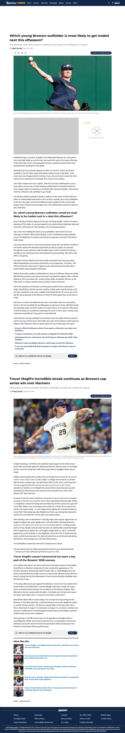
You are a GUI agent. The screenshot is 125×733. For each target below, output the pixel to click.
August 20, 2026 (53, 552)
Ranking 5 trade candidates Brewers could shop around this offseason (44, 343)
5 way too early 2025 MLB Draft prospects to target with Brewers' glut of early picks (45, 347)
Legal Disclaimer (20, 722)
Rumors (36, 3)
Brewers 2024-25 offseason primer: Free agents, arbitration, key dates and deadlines (45, 329)
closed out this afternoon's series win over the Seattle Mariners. (38, 525)
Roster (61, 3)
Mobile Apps (106, 715)
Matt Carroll (17, 48)
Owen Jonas (17, 391)
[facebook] (108, 3)
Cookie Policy (106, 719)
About (16, 715)
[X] (113, 3)
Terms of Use (85, 719)
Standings (53, 3)
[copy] (25, 53)
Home (16, 363)
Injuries (68, 3)
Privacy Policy (66, 719)
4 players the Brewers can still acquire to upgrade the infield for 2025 (44, 334)
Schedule (44, 3)
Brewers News (25, 363)
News (29, 3)
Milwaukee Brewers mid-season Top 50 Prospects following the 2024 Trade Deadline (46, 338)
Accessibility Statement (44, 722)
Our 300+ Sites (85, 715)
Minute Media (14, 727)
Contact (64, 715)
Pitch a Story (39, 719)
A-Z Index (65, 722)
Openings (38, 715)
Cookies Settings (86, 722)
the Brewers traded (57, 170)
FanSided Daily (19, 719)
